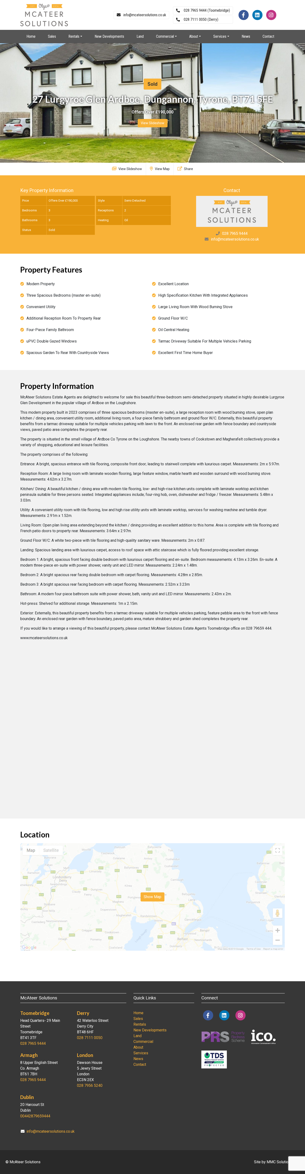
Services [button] (219, 36)
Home (31, 36)
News (246, 36)
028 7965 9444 (235, 233)
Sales (52, 36)
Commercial (143, 1041)
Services (140, 1053)
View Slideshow (152, 123)
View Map (162, 169)
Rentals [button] (73, 36)
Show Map (152, 897)
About (138, 1047)
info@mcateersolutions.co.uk (235, 239)
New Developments (109, 36)
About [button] (193, 36)
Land (140, 36)
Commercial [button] (165, 36)
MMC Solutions (279, 1162)
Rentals (139, 1024)
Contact (268, 36)
